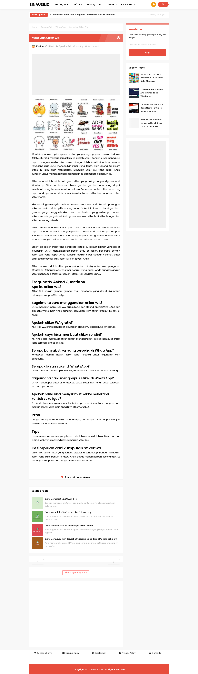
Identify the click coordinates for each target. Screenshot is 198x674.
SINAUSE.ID (99, 669)
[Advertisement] (76, 74)
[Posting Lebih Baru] (38, 561)
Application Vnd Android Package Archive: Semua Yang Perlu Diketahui (89, 14)
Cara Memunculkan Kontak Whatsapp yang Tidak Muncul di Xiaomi (81, 538)
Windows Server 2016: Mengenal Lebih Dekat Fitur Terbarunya (151, 123)
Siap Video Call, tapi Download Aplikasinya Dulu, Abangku (151, 77)
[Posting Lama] (114, 561)
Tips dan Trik (65, 46)
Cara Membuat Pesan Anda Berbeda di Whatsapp (151, 93)
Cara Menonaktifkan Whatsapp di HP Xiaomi (69, 525)
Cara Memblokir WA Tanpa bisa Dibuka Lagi (68, 512)
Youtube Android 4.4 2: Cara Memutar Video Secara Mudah (151, 108)
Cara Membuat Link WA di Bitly (61, 498)
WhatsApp (78, 46)
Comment (93, 46)
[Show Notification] (153, 4)
